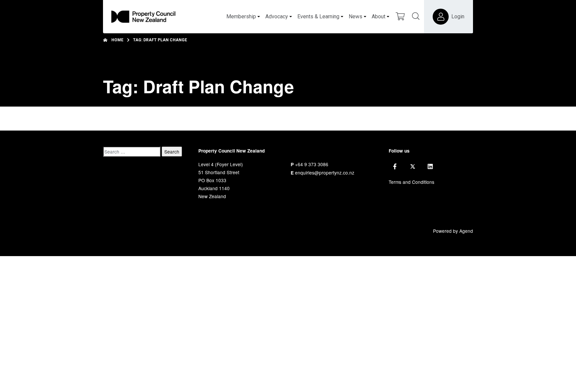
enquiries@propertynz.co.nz (324, 172)
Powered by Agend (453, 230)
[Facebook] (395, 167)
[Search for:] (131, 152)
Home (117, 40)
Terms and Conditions (411, 182)
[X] (413, 167)
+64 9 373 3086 (311, 164)
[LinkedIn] (430, 167)
